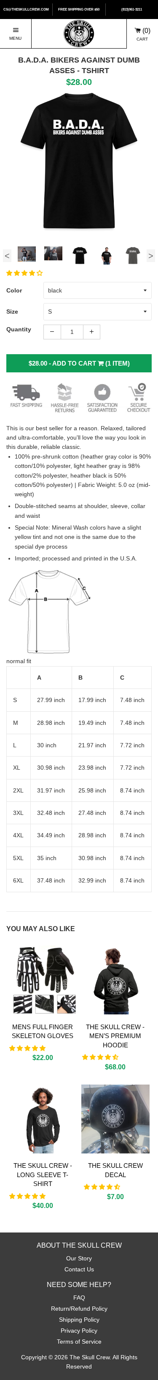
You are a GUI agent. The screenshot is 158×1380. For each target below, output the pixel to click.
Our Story (79, 1258)
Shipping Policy (79, 1319)
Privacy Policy (79, 1330)
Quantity (18, 329)
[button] (25, 273)
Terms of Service (79, 1341)
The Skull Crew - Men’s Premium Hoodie (115, 1036)
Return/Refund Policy (79, 1308)
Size (12, 311)
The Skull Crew (90, 1357)
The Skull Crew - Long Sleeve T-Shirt (42, 1174)
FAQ (79, 1297)
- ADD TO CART (79, 363)
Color (14, 290)
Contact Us (79, 1269)
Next (151, 255)
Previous (7, 255)
